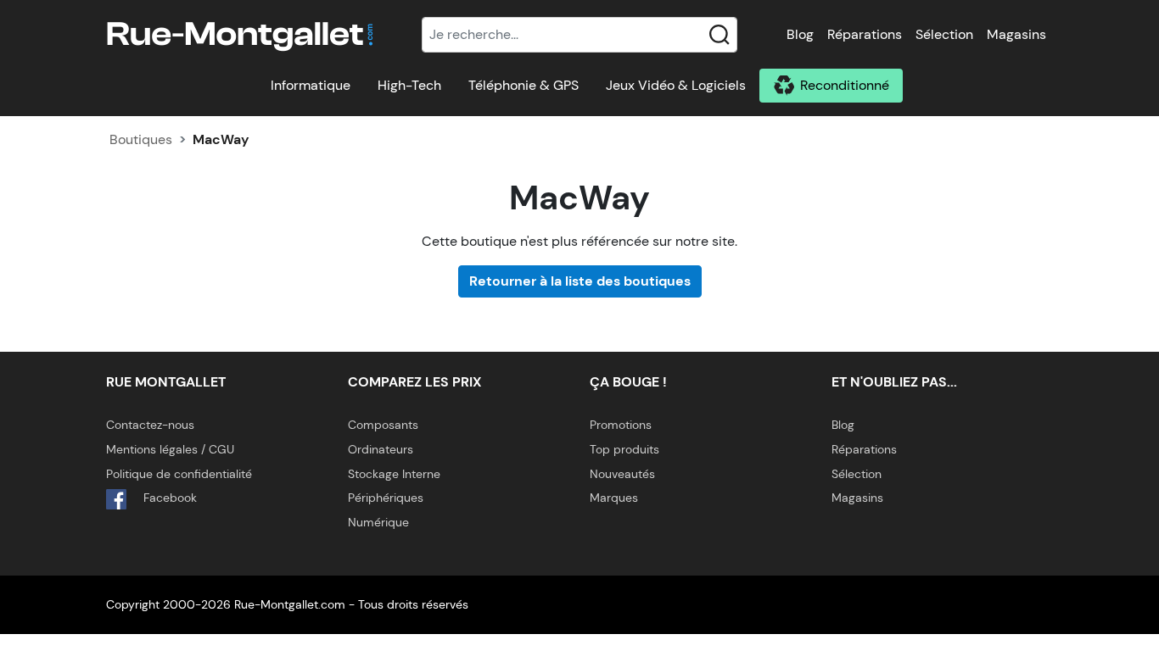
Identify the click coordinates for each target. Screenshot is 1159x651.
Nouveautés (622, 473)
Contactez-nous (150, 424)
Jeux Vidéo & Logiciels (676, 85)
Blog (800, 34)
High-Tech (409, 85)
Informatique (310, 85)
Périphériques (385, 497)
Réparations (864, 34)
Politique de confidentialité (179, 473)
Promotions (621, 424)
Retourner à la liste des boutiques (580, 281)
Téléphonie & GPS (523, 85)
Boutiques (140, 139)
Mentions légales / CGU (170, 449)
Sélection (944, 34)
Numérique (378, 522)
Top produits (624, 449)
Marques (614, 497)
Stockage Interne (394, 473)
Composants (383, 424)
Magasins (1016, 34)
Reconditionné (844, 85)
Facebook (168, 497)
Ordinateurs (380, 449)
